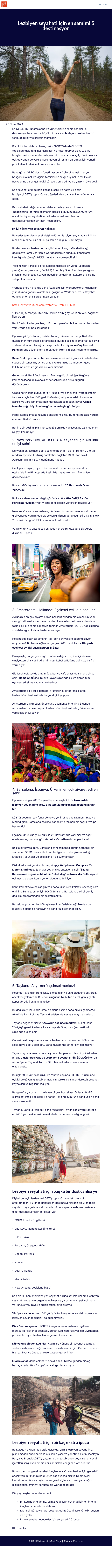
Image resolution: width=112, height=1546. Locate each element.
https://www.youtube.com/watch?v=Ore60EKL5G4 (43, 304)
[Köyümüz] (4, 4)
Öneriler (21, 1528)
